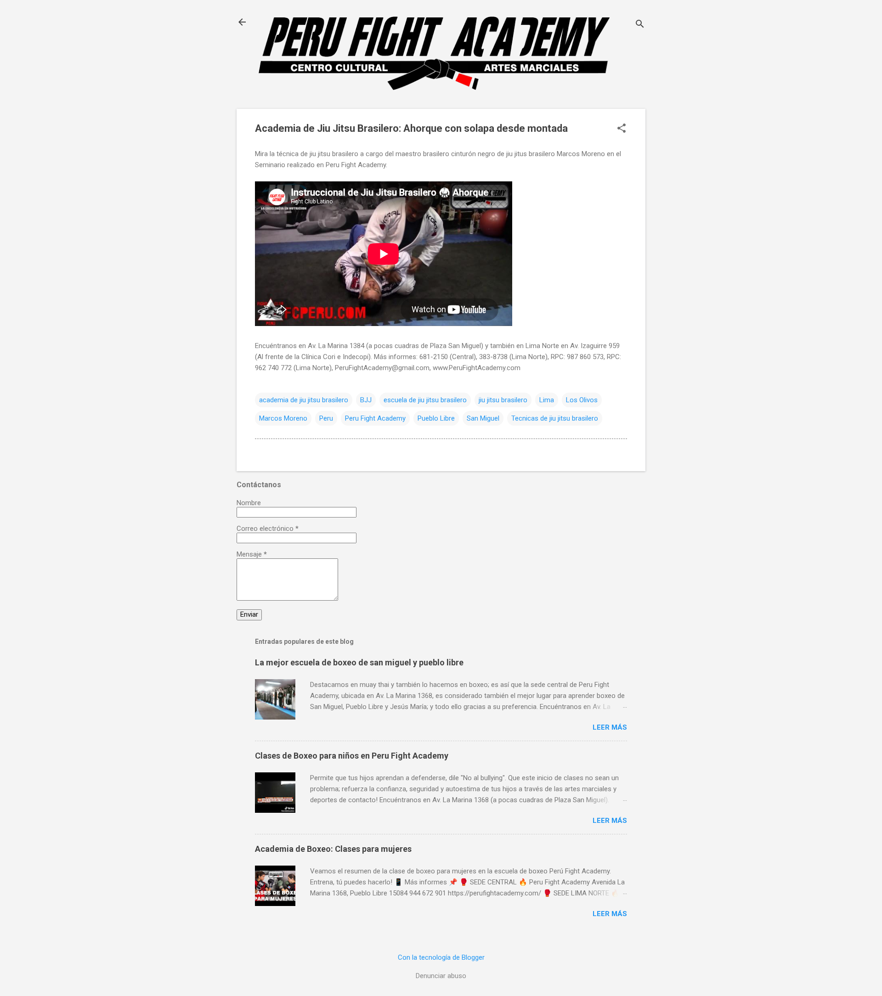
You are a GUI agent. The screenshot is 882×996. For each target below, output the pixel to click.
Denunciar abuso (441, 976)
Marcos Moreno (283, 418)
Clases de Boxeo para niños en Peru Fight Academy (351, 755)
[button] (621, 129)
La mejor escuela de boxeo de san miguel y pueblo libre (359, 662)
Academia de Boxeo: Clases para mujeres (333, 849)
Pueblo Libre (436, 418)
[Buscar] (639, 25)
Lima (546, 400)
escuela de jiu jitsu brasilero (425, 400)
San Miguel (483, 418)
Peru (326, 418)
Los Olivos (582, 400)
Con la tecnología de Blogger (441, 957)
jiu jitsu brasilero (503, 400)
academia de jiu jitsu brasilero (303, 400)
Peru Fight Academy (375, 418)
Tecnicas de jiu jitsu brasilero (554, 418)
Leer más (610, 727)
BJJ (366, 400)
